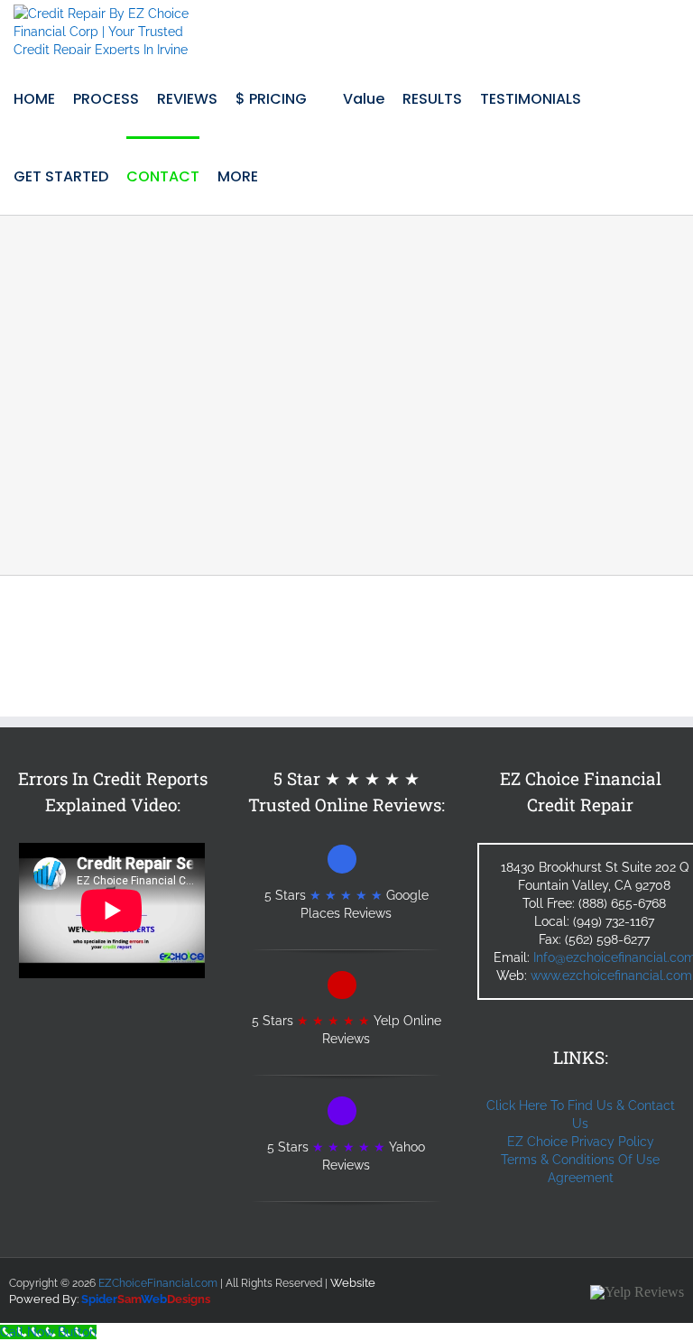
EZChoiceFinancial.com (157, 1283)
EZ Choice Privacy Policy (580, 1141)
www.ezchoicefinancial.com (611, 975)
